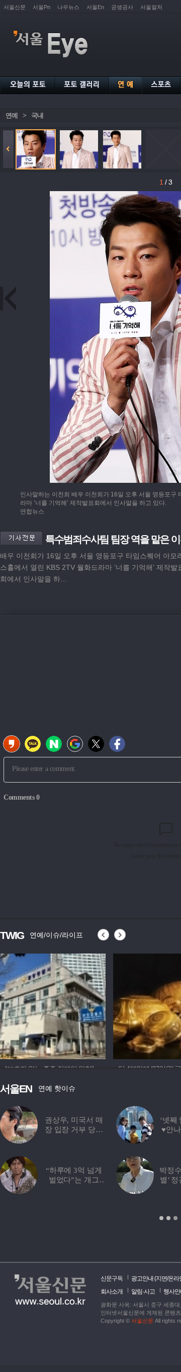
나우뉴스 (68, 7)
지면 (161, 1278)
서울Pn (41, 7)
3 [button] (175, 1218)
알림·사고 (143, 1291)
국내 (37, 115)
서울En (95, 7)
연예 (12, 115)
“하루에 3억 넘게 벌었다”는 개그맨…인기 (74, 1179)
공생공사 (122, 7)
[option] (53, 1005)
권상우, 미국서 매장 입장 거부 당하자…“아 (74, 1129)
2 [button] (168, 1218)
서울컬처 (151, 7)
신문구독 (112, 1278)
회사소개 (112, 1291)
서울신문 (15, 7)
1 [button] (161, 1218)
